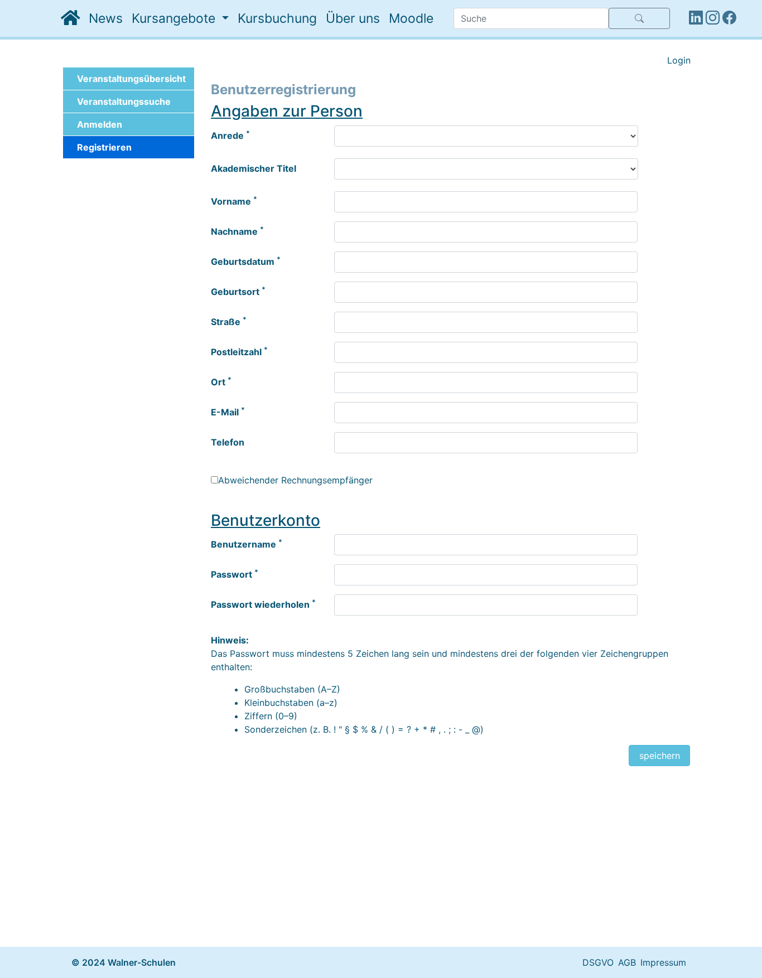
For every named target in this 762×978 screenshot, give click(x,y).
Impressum (663, 962)
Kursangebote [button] (175, 18)
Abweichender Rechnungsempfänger (295, 480)
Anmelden (99, 124)
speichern (659, 755)
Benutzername (246, 544)
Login (679, 60)
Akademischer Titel (253, 168)
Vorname (234, 201)
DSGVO (598, 962)
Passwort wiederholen (263, 604)
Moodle (411, 18)
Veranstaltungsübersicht (131, 78)
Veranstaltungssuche (124, 101)
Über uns (353, 18)
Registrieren (104, 147)
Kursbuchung (277, 18)
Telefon (227, 442)
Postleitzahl (239, 351)
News (106, 18)
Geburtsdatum (246, 261)
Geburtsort (238, 291)
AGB (627, 962)
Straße (229, 321)
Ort (221, 381)
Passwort (234, 574)
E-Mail (228, 411)
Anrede (230, 135)
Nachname (237, 231)
